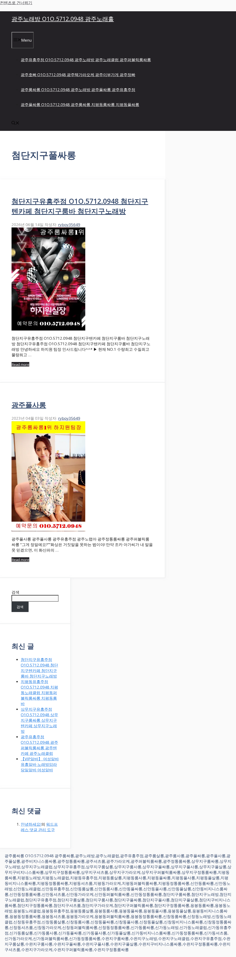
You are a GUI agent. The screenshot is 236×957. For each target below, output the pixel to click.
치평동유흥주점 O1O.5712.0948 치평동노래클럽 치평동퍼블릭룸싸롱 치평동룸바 (39, 692)
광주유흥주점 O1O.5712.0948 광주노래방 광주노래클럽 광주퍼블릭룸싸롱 (86, 59)
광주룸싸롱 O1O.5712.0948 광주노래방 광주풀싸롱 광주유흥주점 (78, 89)
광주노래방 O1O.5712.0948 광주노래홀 (63, 19)
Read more (20, 364)
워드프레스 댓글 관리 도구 (39, 827)
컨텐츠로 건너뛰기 (16, 2)
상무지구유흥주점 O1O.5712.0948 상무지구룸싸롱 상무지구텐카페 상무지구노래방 (39, 720)
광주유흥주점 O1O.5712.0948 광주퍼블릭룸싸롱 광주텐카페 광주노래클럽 (39, 745)
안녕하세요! (31, 824)
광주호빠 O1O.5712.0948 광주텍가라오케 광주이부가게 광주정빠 (78, 74)
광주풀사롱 (29, 404)
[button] (15, 123)
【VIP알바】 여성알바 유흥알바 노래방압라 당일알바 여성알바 (40, 764)
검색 (15, 592)
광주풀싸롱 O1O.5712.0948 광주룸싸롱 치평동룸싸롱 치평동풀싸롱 (80, 104)
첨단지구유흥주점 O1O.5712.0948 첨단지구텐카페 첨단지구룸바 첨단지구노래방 (39, 668)
